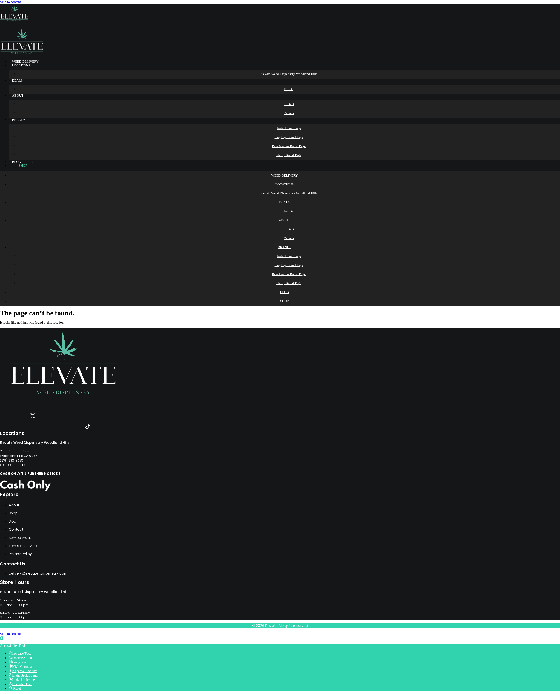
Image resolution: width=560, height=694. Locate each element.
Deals (17, 80)
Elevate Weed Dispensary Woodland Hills (288, 74)
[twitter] (33, 416)
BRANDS (18, 119)
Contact (289, 104)
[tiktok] (87, 427)
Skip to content (10, 2)
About (17, 95)
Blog (16, 161)
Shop (23, 165)
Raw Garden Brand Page (289, 146)
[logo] (14, 21)
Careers (289, 113)
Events (288, 89)
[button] (2, 638)
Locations (21, 65)
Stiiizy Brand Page (288, 155)
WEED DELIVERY (25, 61)
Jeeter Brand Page (288, 128)
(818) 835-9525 (11, 460)
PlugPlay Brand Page (289, 137)
